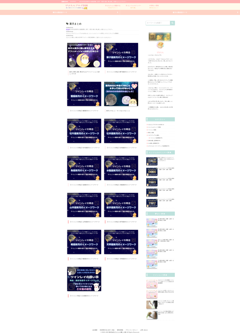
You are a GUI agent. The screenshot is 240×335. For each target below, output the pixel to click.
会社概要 (94, 330)
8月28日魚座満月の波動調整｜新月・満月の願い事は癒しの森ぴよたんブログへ (102, 1)
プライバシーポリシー (132, 330)
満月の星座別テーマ (60, 12)
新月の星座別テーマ (180, 12)
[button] (172, 23)
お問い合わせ (144, 330)
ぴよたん (160, 52)
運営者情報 (120, 330)
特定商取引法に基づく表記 (107, 330)
